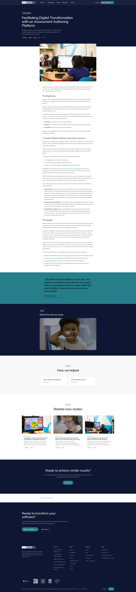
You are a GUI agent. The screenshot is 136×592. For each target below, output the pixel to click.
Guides (87, 549)
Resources (64, 2)
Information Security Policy (108, 558)
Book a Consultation (29, 529)
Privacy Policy (105, 549)
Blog (87, 552)
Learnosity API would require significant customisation (66, 168)
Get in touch (68, 482)
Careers (71, 558)
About (72, 2)
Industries (72, 555)
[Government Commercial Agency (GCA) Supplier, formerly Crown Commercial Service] (57, 581)
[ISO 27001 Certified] (35, 581)
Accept (111, 589)
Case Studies (51, 2)
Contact (97, 2)
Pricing (58, 2)
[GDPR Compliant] (43, 581)
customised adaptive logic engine (54, 260)
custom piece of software (49, 145)
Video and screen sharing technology (54, 258)
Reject (104, 589)
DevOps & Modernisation (59, 564)
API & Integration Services (60, 562)
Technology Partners (74, 560)
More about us (45, 529)
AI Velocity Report (90, 555)
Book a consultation (106, 2)
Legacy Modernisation (59, 559)
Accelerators (88, 558)
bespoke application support (66, 255)
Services (42, 2)
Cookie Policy (105, 552)
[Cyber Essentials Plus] (50, 581)
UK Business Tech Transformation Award (55, 263)
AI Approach (72, 552)
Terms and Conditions (106, 555)
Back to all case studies (46, 498)
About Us (72, 549)
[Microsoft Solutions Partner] (26, 581)
